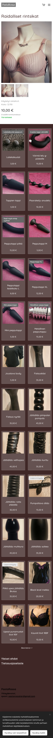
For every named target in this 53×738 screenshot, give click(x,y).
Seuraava (25, 648)
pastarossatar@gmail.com (21, 696)
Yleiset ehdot (9, 658)
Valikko (49, 4)
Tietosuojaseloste (12, 663)
